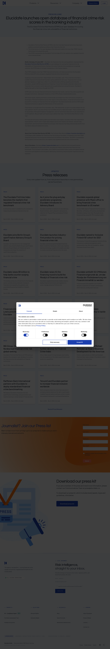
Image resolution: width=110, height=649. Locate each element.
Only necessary (54, 342)
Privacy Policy (40, 325)
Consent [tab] (29, 311)
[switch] (45, 335)
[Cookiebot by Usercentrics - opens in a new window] (84, 305)
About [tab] (81, 311)
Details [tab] (55, 311)
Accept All (80, 342)
